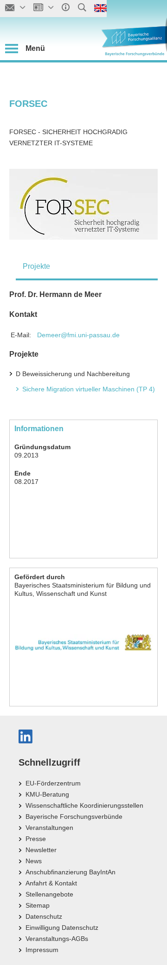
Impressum (42, 949)
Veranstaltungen (49, 827)
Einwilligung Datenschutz (62, 927)
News (34, 861)
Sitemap (38, 905)
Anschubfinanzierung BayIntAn (71, 872)
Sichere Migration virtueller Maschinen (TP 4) (88, 389)
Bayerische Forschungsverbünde (74, 816)
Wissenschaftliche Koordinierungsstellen (84, 805)
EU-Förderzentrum (53, 783)
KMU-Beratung (47, 794)
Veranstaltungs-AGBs (57, 938)
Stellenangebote (49, 894)
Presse (36, 838)
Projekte (36, 266)
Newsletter (41, 850)
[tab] (87, 266)
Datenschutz (44, 916)
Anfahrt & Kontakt (51, 883)
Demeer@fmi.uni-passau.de (78, 335)
